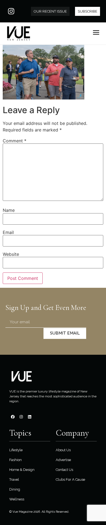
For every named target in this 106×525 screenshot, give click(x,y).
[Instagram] (11, 11)
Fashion (15, 460)
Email (8, 232)
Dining (14, 489)
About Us (63, 450)
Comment (14, 141)
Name (9, 210)
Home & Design (22, 470)
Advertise (63, 460)
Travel (14, 479)
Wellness (16, 499)
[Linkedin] (29, 416)
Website (11, 254)
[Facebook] (12, 416)
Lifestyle (16, 450)
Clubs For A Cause (70, 479)
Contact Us (64, 470)
